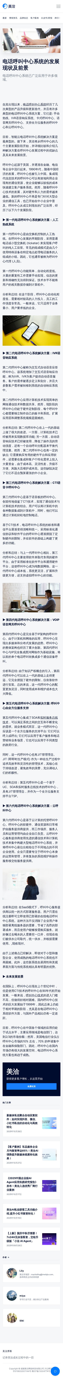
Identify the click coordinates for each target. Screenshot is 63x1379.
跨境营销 (59, 18)
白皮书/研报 (46, 18)
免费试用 (31, 1086)
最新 (5, 18)
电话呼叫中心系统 (34, 104)
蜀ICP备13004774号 (41, 1371)
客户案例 (35, 18)
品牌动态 (24, 18)
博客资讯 (13, 18)
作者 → (6, 1257)
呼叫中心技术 (34, 995)
